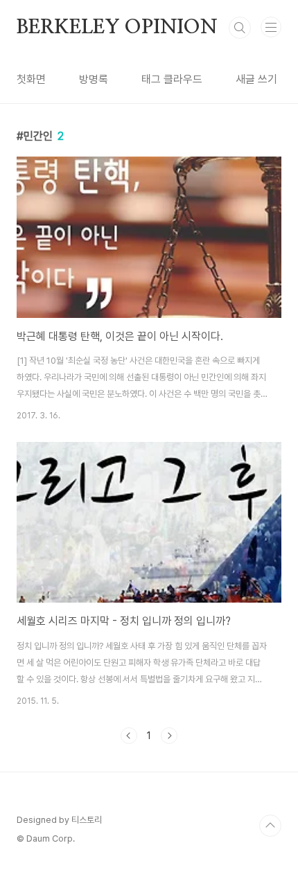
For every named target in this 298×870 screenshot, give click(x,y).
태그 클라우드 (171, 79)
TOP (270, 826)
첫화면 (31, 79)
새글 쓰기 (256, 79)
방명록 (93, 79)
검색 (239, 27)
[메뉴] (271, 27)
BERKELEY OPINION (117, 27)
